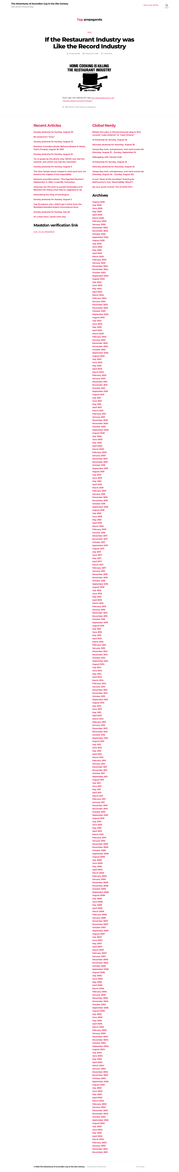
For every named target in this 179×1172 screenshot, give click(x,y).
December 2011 (99, 767)
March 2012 (97, 757)
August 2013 (98, 703)
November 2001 (100, 1152)
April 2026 (97, 215)
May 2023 (97, 327)
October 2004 (99, 1043)
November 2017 (100, 539)
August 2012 (98, 741)
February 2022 (99, 375)
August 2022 (98, 356)
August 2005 (98, 1011)
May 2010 (96, 828)
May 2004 (97, 1059)
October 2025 (99, 234)
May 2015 (96, 635)
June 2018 (97, 516)
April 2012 (97, 754)
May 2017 (96, 558)
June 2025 (97, 247)
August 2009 (98, 857)
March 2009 (98, 873)
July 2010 (96, 821)
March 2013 (97, 719)
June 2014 (97, 670)
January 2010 (98, 841)
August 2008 (98, 895)
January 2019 (98, 494)
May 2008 (97, 905)
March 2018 (97, 526)
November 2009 (100, 847)
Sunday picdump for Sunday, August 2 (53, 199)
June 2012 (97, 747)
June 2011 (97, 786)
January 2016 (98, 609)
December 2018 (100, 497)
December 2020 (100, 420)
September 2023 (100, 314)
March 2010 (97, 834)
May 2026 (97, 211)
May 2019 (96, 481)
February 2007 (99, 953)
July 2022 (96, 359)
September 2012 (100, 738)
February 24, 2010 (91, 53)
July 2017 (96, 552)
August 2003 (98, 1085)
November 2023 (100, 308)
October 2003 (99, 1078)
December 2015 (99, 613)
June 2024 (97, 285)
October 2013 (98, 696)
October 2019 (98, 465)
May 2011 (96, 789)
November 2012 (100, 731)
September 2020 (100, 430)
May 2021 (96, 404)
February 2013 (99, 722)
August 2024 (98, 279)
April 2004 (97, 1062)
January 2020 (99, 455)
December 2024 (100, 266)
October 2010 (98, 812)
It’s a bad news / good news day (50, 217)
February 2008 (99, 914)
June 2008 (97, 902)
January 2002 (99, 1146)
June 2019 (97, 478)
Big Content (69, 107)
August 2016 (98, 587)
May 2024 (97, 288)
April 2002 (97, 1136)
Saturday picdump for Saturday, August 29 (113, 144)
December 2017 (99, 536)
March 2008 (98, 911)
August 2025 (98, 240)
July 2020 (97, 436)
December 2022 (100, 343)
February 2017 (99, 568)
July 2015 (96, 629)
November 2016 (100, 577)
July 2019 (96, 475)
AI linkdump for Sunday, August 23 (109, 162)
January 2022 (98, 378)
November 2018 (100, 500)
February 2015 (99, 645)
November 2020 (100, 423)
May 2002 (97, 1133)
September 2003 (100, 1081)
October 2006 (99, 966)
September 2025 (100, 237)
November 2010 (100, 809)
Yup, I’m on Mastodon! (44, 231)
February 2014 (99, 683)
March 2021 (97, 410)
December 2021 (99, 381)
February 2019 (99, 491)
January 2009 (99, 879)
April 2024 (97, 292)
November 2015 (100, 616)
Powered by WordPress (96, 1167)
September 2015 (100, 622)
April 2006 (97, 985)
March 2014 (97, 680)
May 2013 (96, 712)
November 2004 (100, 1040)
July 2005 (97, 1014)
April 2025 (97, 253)
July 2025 (97, 243)
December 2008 (100, 882)
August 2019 (98, 471)
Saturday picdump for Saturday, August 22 (113, 166)
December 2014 (100, 651)
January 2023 (98, 340)
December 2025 (100, 227)
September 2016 (100, 584)
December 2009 (100, 844)
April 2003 (97, 1097)
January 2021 (98, 417)
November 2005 (100, 1001)
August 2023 (98, 317)
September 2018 (100, 507)
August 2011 (98, 780)
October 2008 (99, 889)
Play (89, 32)
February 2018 (99, 529)
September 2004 (100, 1046)
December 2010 (100, 805)
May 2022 (97, 365)
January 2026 (99, 224)
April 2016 (97, 600)
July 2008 (97, 898)
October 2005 (99, 1004)
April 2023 (97, 330)
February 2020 (99, 452)
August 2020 (98, 433)
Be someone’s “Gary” (44, 137)
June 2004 (97, 1056)
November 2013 (100, 693)
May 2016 (96, 597)
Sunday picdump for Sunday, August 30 (53, 132)
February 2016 (99, 606)
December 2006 (100, 959)
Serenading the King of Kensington (51, 194)
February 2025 (99, 260)
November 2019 (100, 462)
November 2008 (100, 886)
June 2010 (97, 825)
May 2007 (97, 943)
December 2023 (100, 304)
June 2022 (97, 362)
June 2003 (97, 1091)
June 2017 (97, 555)
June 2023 (97, 324)
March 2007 (98, 950)
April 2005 (97, 1024)
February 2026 (99, 221)
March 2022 (98, 372)
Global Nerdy (104, 125)
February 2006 (99, 991)
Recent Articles (47, 125)
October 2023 (99, 311)
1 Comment (108, 53)
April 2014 (97, 677)
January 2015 (98, 648)
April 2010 (97, 831)
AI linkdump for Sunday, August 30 (109, 140)
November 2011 (99, 770)
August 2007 (98, 934)
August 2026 (98, 202)
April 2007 (97, 947)
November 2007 (100, 924)
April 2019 (97, 484)
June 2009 (97, 863)
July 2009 (97, 860)
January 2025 (99, 263)
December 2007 (100, 921)
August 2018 (98, 510)
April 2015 (97, 638)
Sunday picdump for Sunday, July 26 (52, 212)
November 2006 (100, 963)
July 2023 (96, 321)
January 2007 (99, 956)
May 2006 (97, 982)
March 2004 (98, 1065)
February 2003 (99, 1104)
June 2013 (97, 709)
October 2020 (99, 426)
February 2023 (99, 337)
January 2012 (98, 764)
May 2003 (97, 1094)
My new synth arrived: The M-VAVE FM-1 (112, 187)
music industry (80, 107)
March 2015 (97, 642)
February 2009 (99, 876)
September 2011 (100, 776)
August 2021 (98, 394)
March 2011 (97, 796)
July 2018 (96, 513)
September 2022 (100, 353)
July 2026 (97, 205)
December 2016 (99, 574)
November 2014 (100, 654)
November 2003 (100, 1075)
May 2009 (97, 866)
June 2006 (97, 979)
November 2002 (100, 1113)
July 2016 (96, 590)
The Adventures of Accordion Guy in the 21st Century (39, 4)
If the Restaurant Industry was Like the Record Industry (89, 43)
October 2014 (98, 658)
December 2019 (99, 459)
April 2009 (97, 869)
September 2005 (100, 1008)
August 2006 (98, 972)
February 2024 (99, 298)
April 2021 (97, 407)
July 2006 (97, 975)
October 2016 (98, 581)
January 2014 (98, 687)
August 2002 (98, 1123)
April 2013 (97, 715)
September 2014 (100, 661)
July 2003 (97, 1088)
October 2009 (99, 850)
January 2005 (99, 1033)
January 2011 (98, 802)
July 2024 (97, 282)
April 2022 (97, 369)
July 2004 (97, 1052)
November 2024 (100, 269)
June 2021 (97, 401)
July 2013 (96, 706)
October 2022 (99, 349)
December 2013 (99, 690)
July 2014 (96, 667)
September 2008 (100, 892)
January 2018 (98, 532)
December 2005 (100, 998)
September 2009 (100, 853)
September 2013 (100, 699)
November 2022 (100, 346)
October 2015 (98, 619)
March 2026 (98, 218)
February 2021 (99, 414)
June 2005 (97, 1017)
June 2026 (97, 208)
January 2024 (99, 301)
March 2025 (98, 256)
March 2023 (98, 333)
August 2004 (98, 1049)
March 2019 (97, 487)
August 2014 (98, 664)
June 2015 (97, 632)
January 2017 (98, 571)
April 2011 (96, 792)
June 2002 (97, 1130)
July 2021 (96, 398)
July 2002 (97, 1126)
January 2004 (99, 1069)
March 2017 (97, 565)
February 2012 (99, 760)
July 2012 (96, 744)
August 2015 (98, 625)
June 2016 (97, 593)
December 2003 (100, 1072)
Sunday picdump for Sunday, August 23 (53, 141)
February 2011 (99, 799)
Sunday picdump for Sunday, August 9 (53, 166)
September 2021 (100, 391)
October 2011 (98, 773)
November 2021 (100, 385)
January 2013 (98, 725)
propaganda (90, 107)
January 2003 (99, 1107)
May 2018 (96, 520)
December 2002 (100, 1110)
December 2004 (100, 1036)
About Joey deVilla (150, 5)
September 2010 (100, 815)
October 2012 (98, 735)
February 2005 (99, 1030)
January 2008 (99, 918)
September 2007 (100, 931)
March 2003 (98, 1101)
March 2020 (98, 449)
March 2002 (98, 1139)
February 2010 (99, 837)
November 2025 (100, 231)
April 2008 (97, 908)
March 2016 (97, 603)
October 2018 (98, 503)
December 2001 (100, 1149)
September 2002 (100, 1120)
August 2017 (98, 548)
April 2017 (97, 561)
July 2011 (96, 783)
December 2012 (99, 728)
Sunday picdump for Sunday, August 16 (53, 154)
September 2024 (100, 276)
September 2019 (100, 468)
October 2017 (98, 542)
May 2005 (97, 1020)
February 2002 (99, 1142)
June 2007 (97, 940)
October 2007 (99, 927)
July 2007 (97, 937)
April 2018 (97, 523)
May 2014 (96, 674)
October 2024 (99, 272)
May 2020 (97, 443)
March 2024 (98, 295)
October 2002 (99, 1117)
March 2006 (98, 988)
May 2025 (97, 250)
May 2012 (96, 751)
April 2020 (97, 446)
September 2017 (100, 545)
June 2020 (97, 439)
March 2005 (98, 1027)
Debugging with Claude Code (107, 157)
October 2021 (98, 388)
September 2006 (100, 969)
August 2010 (98, 818)
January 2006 (99, 995)
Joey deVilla (76, 53)
